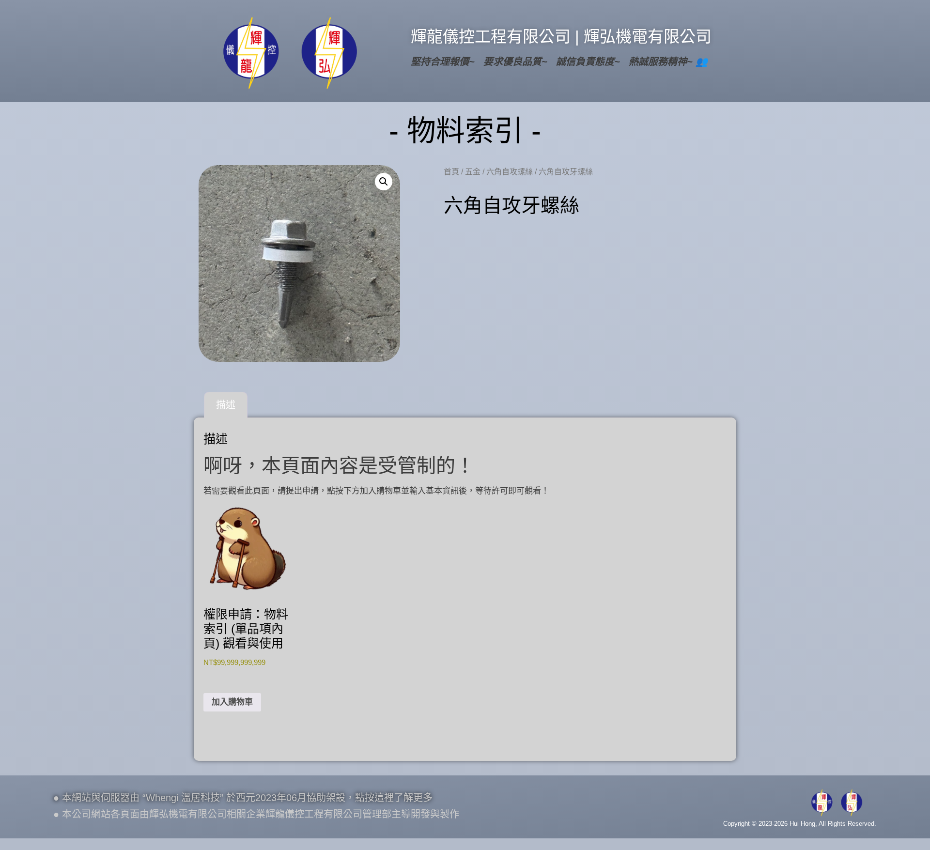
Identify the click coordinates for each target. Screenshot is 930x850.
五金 (472, 172)
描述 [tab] (225, 405)
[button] (383, 181)
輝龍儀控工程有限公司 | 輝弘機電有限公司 (561, 37)
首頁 (451, 172)
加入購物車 (232, 702)
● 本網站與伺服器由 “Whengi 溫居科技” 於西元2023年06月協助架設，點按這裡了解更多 (243, 797)
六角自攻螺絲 (509, 172)
